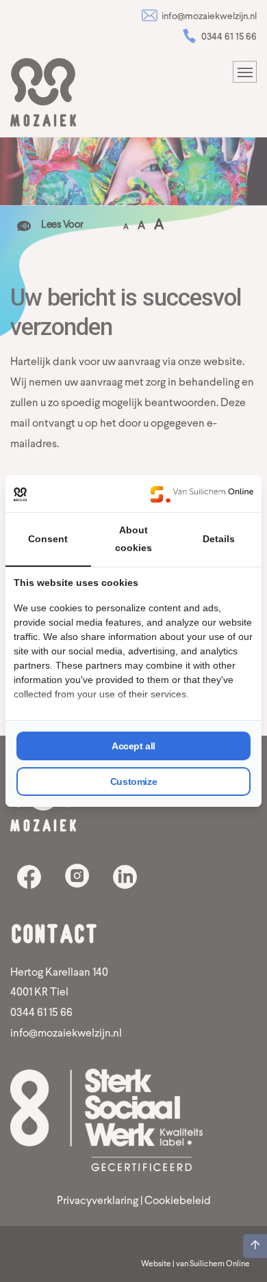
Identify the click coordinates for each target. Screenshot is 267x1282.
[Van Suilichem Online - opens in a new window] (202, 493)
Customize (133, 781)
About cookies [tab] (133, 538)
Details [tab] (219, 538)
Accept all (133, 745)
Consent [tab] (48, 538)
